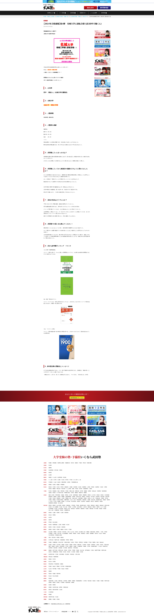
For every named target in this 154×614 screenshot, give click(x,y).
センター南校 (103, 506)
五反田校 (83, 501)
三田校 (92, 550)
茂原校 (50, 492)
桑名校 (62, 537)
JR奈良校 (72, 554)
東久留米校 (73, 501)
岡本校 (60, 551)
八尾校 (97, 544)
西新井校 (97, 501)
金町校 (59, 496)
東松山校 (58, 488)
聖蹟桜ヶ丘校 (68, 498)
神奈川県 (45, 505)
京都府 (45, 542)
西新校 (73, 580)
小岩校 (50, 498)
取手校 (67, 479)
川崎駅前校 (57, 510)
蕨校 (73, 488)
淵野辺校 (91, 508)
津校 (50, 537)
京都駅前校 (55, 542)
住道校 (88, 544)
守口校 (67, 546)
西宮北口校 (61, 550)
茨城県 (45, 479)
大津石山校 (51, 539)
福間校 (72, 582)
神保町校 (58, 498)
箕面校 (53, 546)
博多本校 (60, 580)
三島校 (70, 529)
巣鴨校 (63, 496)
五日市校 (62, 566)
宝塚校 (77, 550)
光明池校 (60, 547)
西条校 (58, 566)
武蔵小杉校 (107, 505)
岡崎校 (55, 531)
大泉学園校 (80, 498)
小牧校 (55, 533)
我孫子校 (81, 492)
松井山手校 (61, 542)
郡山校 (64, 477)
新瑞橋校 (92, 533)
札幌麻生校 (67, 462)
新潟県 (45, 512)
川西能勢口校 (55, 551)
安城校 (70, 533)
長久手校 (59, 533)
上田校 (60, 524)
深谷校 (50, 488)
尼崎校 (77, 551)
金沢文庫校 (79, 506)
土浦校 (59, 479)
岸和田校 (93, 544)
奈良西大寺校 (51, 554)
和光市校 (63, 488)
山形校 (50, 474)
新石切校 (55, 547)
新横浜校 (68, 505)
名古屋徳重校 (65, 533)
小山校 (55, 482)
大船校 (87, 508)
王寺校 (57, 554)
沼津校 (58, 529)
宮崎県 (45, 594)
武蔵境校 (88, 501)
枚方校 (67, 544)
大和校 (88, 505)
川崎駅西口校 (67, 510)
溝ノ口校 (65, 506)
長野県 (45, 524)
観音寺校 (58, 573)
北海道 (45, 462)
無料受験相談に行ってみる (77, 397)
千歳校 (80, 462)
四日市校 (54, 537)
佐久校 (68, 524)
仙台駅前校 (51, 470)
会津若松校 (60, 477)
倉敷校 (61, 563)
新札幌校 (54, 462)
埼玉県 (45, 487)
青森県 (45, 465)
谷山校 (57, 596)
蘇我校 (85, 492)
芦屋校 (73, 550)
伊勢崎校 (62, 484)
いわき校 (54, 477)
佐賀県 (45, 584)
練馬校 (55, 496)
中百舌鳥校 (75, 547)
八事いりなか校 (70, 531)
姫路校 (50, 550)
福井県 (45, 519)
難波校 (71, 546)
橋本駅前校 (56, 556)
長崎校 (50, 587)
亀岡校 (94, 542)
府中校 (106, 498)
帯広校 (84, 462)
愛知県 (45, 531)
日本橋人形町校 (60, 499)
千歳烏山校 (97, 498)
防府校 (67, 568)
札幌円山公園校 (61, 462)
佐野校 (68, 482)
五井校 (72, 492)
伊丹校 (69, 550)
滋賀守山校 (57, 539)
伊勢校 (58, 537)
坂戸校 (80, 488)
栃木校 (59, 482)
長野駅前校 (55, 524)
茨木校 (101, 544)
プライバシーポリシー (54, 611)
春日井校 (64, 531)
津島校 (104, 533)
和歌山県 (45, 556)
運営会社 (46, 611)
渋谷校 (54, 498)
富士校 (66, 529)
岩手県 (45, 467)
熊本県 (45, 589)
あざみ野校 (59, 505)
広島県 (45, 566)
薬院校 (54, 582)
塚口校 (64, 551)
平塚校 (77, 505)
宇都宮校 (50, 482)
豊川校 (96, 533)
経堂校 (78, 501)
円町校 (76, 542)
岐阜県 (45, 527)
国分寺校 (107, 496)
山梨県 (45, 522)
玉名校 (60, 589)
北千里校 (65, 547)
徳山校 (63, 568)
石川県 (45, 517)
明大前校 (102, 496)
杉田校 (104, 508)
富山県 (45, 515)
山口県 (45, 568)
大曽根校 (50, 533)
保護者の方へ (83, 12)
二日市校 (85, 580)
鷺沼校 (100, 508)
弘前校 (50, 465)
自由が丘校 (78, 496)
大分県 (45, 592)
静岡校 (50, 529)
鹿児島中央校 (51, 596)
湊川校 (50, 551)
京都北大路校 (67, 542)
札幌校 (50, 462)
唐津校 (54, 584)
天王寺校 (58, 544)
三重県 (45, 537)
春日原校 (89, 580)
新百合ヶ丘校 (67, 508)
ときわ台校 (68, 501)
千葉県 (45, 491)
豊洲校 (63, 501)
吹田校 (57, 546)
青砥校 (104, 499)
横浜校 (54, 505)
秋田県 (45, 472)
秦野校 (98, 506)
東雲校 (101, 501)
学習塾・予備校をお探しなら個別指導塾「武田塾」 (107, 611)
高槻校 (71, 544)
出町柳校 (86, 542)
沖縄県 (45, 599)
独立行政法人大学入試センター (58, 603)
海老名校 (73, 508)
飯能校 (54, 488)
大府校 (78, 533)
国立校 (92, 501)
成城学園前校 (68, 496)
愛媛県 (45, 576)
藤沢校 (64, 505)
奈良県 (45, 554)
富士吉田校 (55, 522)
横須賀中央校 (83, 505)
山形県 (45, 475)
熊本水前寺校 (55, 589)
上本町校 (84, 544)
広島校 (50, 566)
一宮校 (101, 531)
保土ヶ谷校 (51, 510)
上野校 (63, 498)
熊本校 (50, 589)
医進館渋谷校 (99, 499)
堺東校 (63, 544)
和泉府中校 (105, 546)
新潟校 (50, 512)
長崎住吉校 (65, 587)
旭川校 (72, 462)
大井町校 (88, 496)
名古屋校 (50, 531)
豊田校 (97, 531)
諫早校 (60, 587)
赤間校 (50, 582)
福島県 (45, 477)
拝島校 (102, 498)
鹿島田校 (82, 508)
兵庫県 (45, 550)
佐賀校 (50, 584)
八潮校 (90, 488)
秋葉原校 (84, 499)
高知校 (50, 578)
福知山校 (101, 542)
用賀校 (54, 499)
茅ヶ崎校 (96, 508)
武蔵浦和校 (85, 488)
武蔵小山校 (74, 498)
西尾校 (74, 533)
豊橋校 (88, 531)
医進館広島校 (68, 566)
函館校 (76, 462)
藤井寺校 (70, 547)
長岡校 (58, 512)
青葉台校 (93, 505)
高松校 (50, 573)
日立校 (63, 479)
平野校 (54, 544)
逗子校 (56, 508)
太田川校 (59, 531)
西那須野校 (64, 482)
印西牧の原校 (67, 492)
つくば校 (50, 479)
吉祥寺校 (97, 496)
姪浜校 (94, 580)
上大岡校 (74, 506)
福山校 (54, 566)
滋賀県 (45, 539)
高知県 (45, 578)
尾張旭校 (83, 533)
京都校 (50, 542)
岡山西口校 (51, 563)
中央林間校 (51, 508)
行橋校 (102, 580)
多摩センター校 (91, 498)
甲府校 (50, 522)
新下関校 (54, 568)
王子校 (55, 501)
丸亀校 (54, 573)
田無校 (85, 498)
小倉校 (56, 580)
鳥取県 (45, 559)
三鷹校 (89, 499)
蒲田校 (108, 499)
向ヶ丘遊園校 (55, 506)
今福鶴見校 (80, 546)
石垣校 (58, 599)
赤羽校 (73, 496)
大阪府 (45, 544)
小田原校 (73, 505)
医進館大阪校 (94, 546)
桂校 (98, 542)
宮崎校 (50, 594)
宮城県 (45, 470)
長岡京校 (81, 542)
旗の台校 (93, 499)
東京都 (45, 495)
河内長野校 (62, 546)
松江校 (50, 561)
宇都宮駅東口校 (74, 482)
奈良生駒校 (61, 554)
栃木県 (45, 482)
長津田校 (78, 508)
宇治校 (90, 542)
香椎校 (69, 580)
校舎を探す (90, 8)
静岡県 (45, 529)
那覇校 (50, 599)
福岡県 (45, 580)
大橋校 (98, 580)
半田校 (105, 531)
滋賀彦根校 (62, 539)
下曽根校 (62, 582)
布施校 (84, 546)
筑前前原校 (68, 582)
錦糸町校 (50, 496)
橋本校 (97, 505)
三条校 (62, 512)
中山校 (60, 506)
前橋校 (58, 484)
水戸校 (55, 479)
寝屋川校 (79, 544)
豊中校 (75, 544)
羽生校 (76, 488)
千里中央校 (106, 544)
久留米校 (65, 580)
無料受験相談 (104, 8)
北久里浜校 (61, 508)
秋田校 (50, 472)
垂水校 (68, 551)
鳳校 (50, 546)
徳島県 (45, 571)
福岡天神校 (51, 580)
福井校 (50, 519)
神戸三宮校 (55, 550)
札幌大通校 (89, 462)
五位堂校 (67, 554)
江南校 (87, 533)
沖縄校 (54, 599)
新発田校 (66, 512)
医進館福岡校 (79, 580)
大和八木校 (77, 554)
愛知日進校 (93, 531)
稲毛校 (54, 492)
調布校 (83, 496)
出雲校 (54, 561)
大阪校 (50, 544)
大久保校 (73, 551)
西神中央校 (104, 550)
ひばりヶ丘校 (73, 499)
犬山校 (100, 533)
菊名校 (61, 510)
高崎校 (50, 484)
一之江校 (50, 501)
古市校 (88, 546)
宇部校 (59, 568)
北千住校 (93, 496)
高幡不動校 (66, 499)
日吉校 (50, 506)
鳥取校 (50, 559)
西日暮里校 (79, 499)
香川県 (45, 573)
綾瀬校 (59, 501)
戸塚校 (69, 506)
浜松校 (54, 529)
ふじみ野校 (69, 488)
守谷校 (71, 479)
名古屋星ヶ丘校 (82, 531)
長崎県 (45, 587)
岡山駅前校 (57, 563)
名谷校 (81, 551)
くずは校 (100, 546)
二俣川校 (85, 506)
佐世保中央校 (55, 587)
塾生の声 (45, 20)
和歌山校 (50, 556)
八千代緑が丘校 (60, 492)
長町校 (60, 470)
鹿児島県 (45, 596)
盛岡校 (50, 467)
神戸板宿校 (87, 550)
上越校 (54, 512)
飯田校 (64, 524)
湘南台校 (89, 506)
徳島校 (50, 571)
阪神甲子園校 (97, 550)
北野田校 (50, 547)
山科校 (72, 542)
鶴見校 (94, 506)
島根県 (45, 561)
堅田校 (71, 539)
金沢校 (50, 517)
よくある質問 (93, 12)
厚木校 (50, 505)
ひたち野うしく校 (77, 479)
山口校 (50, 568)
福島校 (50, 477)
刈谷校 (76, 531)
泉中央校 (56, 470)
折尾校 (58, 582)
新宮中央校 (107, 580)
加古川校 (82, 550)
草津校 (67, 539)
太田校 (54, 484)
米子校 (54, 559)
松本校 (50, 524)
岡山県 (45, 564)
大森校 (50, 499)
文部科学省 (67, 603)
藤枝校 (62, 529)
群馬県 (45, 484)
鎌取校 (76, 492)
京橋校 (75, 546)
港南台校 (101, 505)
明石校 (65, 550)
